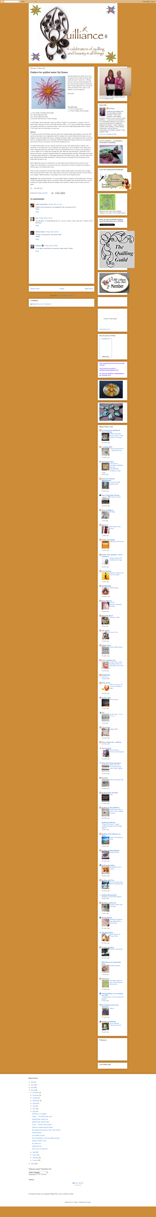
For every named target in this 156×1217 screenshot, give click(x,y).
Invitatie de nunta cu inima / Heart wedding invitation (116, 811)
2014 (32, 1082)
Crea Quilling (106, 571)
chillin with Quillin (42, 204)
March (35, 1155)
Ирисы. (112, 1008)
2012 (32, 1087)
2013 (32, 1085)
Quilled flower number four (40, 1119)
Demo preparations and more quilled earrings (45, 1138)
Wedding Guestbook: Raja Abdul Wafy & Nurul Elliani (116, 921)
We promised (114, 699)
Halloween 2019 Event (117, 541)
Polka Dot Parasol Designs (111, 763)
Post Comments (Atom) (66, 295)
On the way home (115, 497)
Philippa (38, 245)
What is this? (105, 356)
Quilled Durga (114, 588)
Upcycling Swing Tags (116, 779)
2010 (32, 1163)
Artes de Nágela (107, 510)
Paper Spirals (106, 748)
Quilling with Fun (108, 880)
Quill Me (105, 778)
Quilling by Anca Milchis (110, 807)
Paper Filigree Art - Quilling (111, 742)
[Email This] (56, 193)
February (35, 1157)
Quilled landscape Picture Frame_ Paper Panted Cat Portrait (116, 435)
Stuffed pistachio (115, 965)
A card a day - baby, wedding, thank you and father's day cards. (117, 663)
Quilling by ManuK (108, 822)
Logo (111, 794)
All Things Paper (108, 462)
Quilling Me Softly (108, 865)
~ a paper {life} (107, 447)
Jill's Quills (106, 630)
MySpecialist (106, 698)
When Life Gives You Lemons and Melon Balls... (116, 686)
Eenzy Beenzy (107, 601)
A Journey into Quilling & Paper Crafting (111, 431)
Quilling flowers (114, 852)
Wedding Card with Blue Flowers (112, 897)
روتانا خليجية (105, 677)
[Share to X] (60, 193)
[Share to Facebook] (62, 193)
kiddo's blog (106, 645)
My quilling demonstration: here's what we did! (46, 1130)
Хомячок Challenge (109, 1021)
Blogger (88, 1202)
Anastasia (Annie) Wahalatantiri (108, 479)
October (35, 1098)
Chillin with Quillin (108, 540)
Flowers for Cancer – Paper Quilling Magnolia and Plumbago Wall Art (112, 826)
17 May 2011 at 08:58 (51, 245)
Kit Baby (112, 512)
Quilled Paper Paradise (110, 793)
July (34, 1106)
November (36, 1095)
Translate (43, 1174)
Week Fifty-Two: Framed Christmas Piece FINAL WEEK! (116, 766)
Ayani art (105, 525)
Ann (37, 218)
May (34, 1111)
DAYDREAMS (106, 586)
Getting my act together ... (40, 1114)
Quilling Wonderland (109, 895)
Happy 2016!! (114, 729)
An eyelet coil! (36, 1143)
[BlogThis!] (58, 193)
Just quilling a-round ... (39, 1135)
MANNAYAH (106, 675)
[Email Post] (52, 193)
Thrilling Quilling (108, 947)
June (34, 1109)
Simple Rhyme (107, 917)
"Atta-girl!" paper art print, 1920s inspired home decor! (116, 982)
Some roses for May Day (39, 1149)
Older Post (89, 289)
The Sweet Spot (107, 932)
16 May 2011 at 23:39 (45, 218)
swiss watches (78, 1185)
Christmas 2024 (114, 617)
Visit (104, 329)
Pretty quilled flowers (116, 647)
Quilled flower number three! (40, 1122)
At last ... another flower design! (42, 1124)
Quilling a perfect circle (39, 1141)
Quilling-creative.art (109, 903)
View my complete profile (107, 134)
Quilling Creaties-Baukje (110, 850)
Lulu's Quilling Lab (108, 660)
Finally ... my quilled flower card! (42, 1116)
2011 (32, 1090)
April (34, 1152)
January (35, 1160)
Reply (37, 212)
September (36, 1100)
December (36, 1092)
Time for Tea (114, 632)
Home (62, 289)
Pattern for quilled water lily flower (42, 1127)
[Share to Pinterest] (64, 193)
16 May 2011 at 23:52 (52, 232)
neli (103, 712)
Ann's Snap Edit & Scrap (110, 495)
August (35, 1103)
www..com (106, 339)
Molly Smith (106, 683)
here (109, 375)
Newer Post (34, 289)
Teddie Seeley (40, 232)
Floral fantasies (36, 1132)
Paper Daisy (106, 727)
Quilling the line (36, 1146)
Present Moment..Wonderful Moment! (116, 604)
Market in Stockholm (116, 949)
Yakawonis (105, 979)
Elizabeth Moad (107, 616)
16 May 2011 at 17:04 (55, 204)
